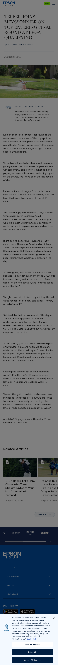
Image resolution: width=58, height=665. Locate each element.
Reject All (32, 652)
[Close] (54, 618)
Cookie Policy (32, 639)
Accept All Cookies (32, 660)
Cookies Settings (32, 644)
